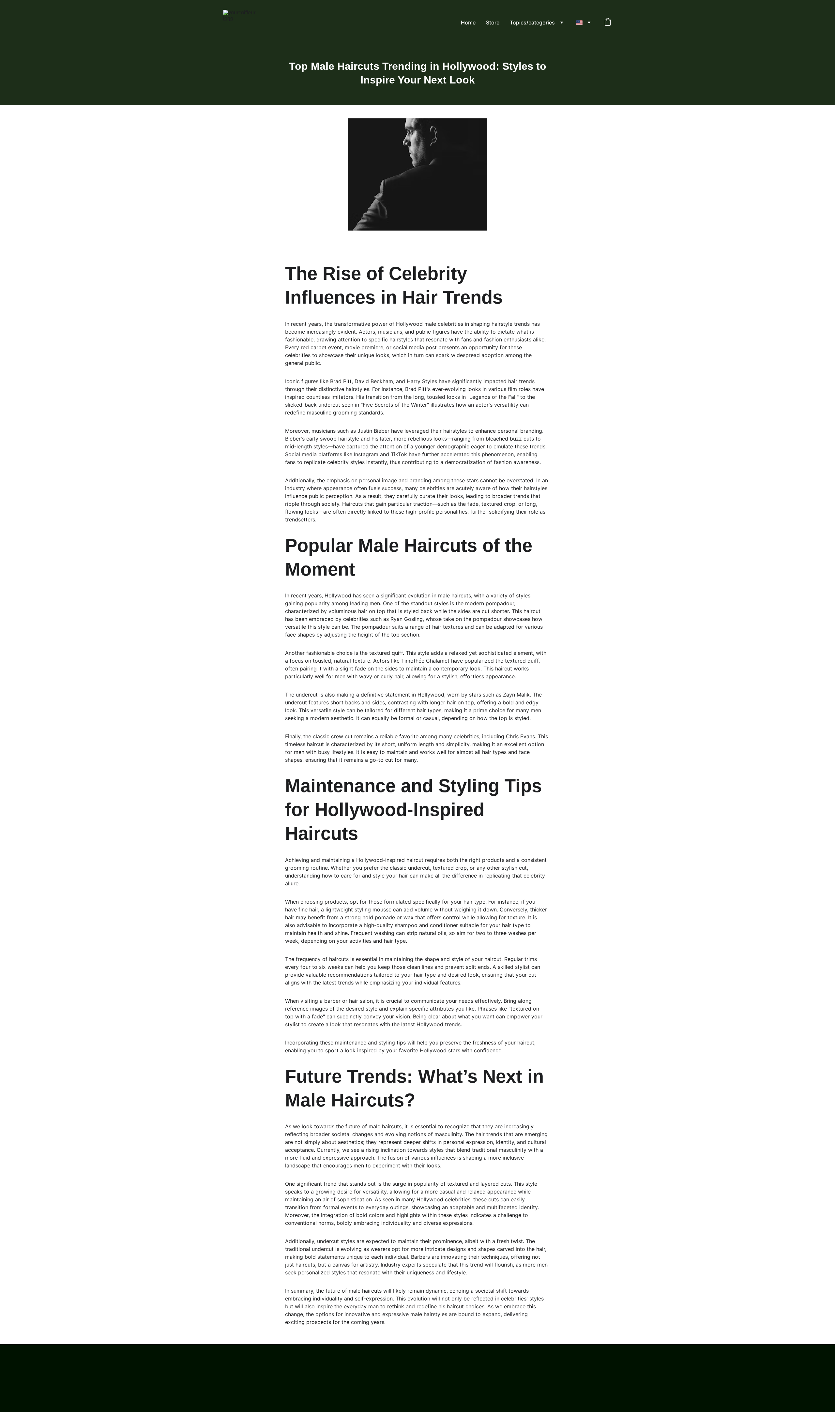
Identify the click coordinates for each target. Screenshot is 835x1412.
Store (492, 22)
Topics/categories (532, 22)
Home (468, 22)
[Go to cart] (607, 22)
